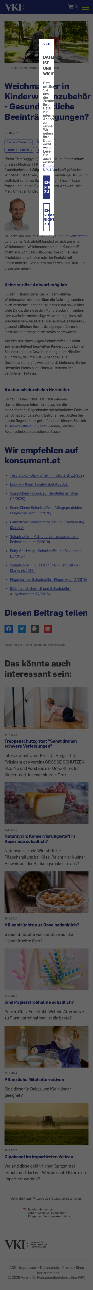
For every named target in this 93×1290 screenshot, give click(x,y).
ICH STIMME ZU (47, 187)
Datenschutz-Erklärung (53, 167)
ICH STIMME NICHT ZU (47, 217)
